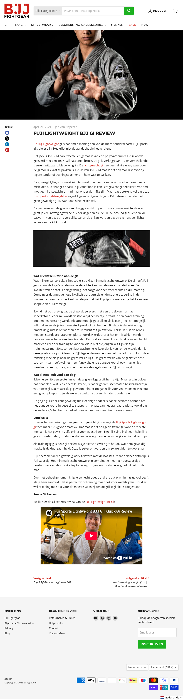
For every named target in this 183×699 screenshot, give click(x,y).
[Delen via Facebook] (7, 133)
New (145, 24)
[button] (171, 697)
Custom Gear (57, 633)
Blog (7, 633)
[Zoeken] (129, 11)
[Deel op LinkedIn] (7, 144)
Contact (53, 628)
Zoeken (8, 678)
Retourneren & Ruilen (62, 618)
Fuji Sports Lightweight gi (50, 196)
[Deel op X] (7, 138)
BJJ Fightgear (12, 618)
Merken (117, 24)
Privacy (8, 628)
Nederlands (135, 667)
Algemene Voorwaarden (19, 623)
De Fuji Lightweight (46, 144)
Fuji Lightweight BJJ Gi (100, 502)
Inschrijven (152, 644)
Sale (132, 24)
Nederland (162, 667)
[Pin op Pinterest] (7, 150)
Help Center (56, 623)
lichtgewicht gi (93, 165)
